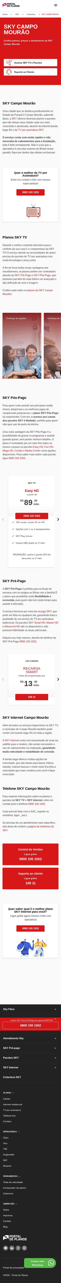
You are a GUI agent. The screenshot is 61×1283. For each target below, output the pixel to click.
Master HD (51, 619)
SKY (14, 118)
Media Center (31, 447)
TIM (5, 1146)
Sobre (6, 1207)
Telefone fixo (10, 1112)
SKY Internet (11, 737)
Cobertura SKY (12, 1074)
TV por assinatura (12, 1107)
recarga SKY (44, 608)
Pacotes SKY (11, 1055)
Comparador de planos (15, 1185)
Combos (8, 1118)
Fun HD (47, 444)
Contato (7, 1218)
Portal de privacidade (14, 1264)
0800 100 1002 (30, 189)
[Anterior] (2, 516)
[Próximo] (58, 516)
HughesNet (9, 1151)
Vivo (5, 1140)
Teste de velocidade (14, 1179)
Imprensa (8, 1212)
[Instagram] (24, 1245)
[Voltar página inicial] (11, 5)
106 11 (32, 694)
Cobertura (8, 1190)
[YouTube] (5, 1245)
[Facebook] (18, 1245)
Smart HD (39, 619)
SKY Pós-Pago (40, 272)
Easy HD (37, 444)
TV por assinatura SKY (30, 129)
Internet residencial (13, 1101)
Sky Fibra (8, 1006)
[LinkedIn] (11, 1245)
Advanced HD (11, 623)
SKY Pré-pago (12, 1045)
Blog (5, 1223)
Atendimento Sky (14, 1035)
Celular (7, 1096)
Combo (18, 447)
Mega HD (8, 447)
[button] (55, 5)
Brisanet (7, 1163)
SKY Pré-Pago (22, 272)
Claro (6, 1134)
